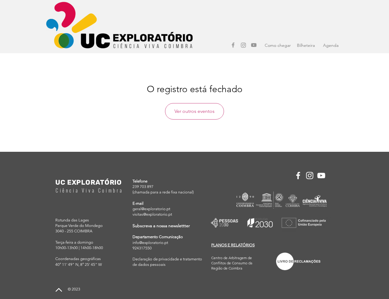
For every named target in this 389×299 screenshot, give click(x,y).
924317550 (142, 248)
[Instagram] (243, 45)
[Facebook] (233, 45)
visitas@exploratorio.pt (152, 214)
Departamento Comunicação (158, 237)
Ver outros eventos (194, 111)
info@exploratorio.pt (150, 242)
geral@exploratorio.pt (151, 209)
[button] (233, 245)
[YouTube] (253, 45)
